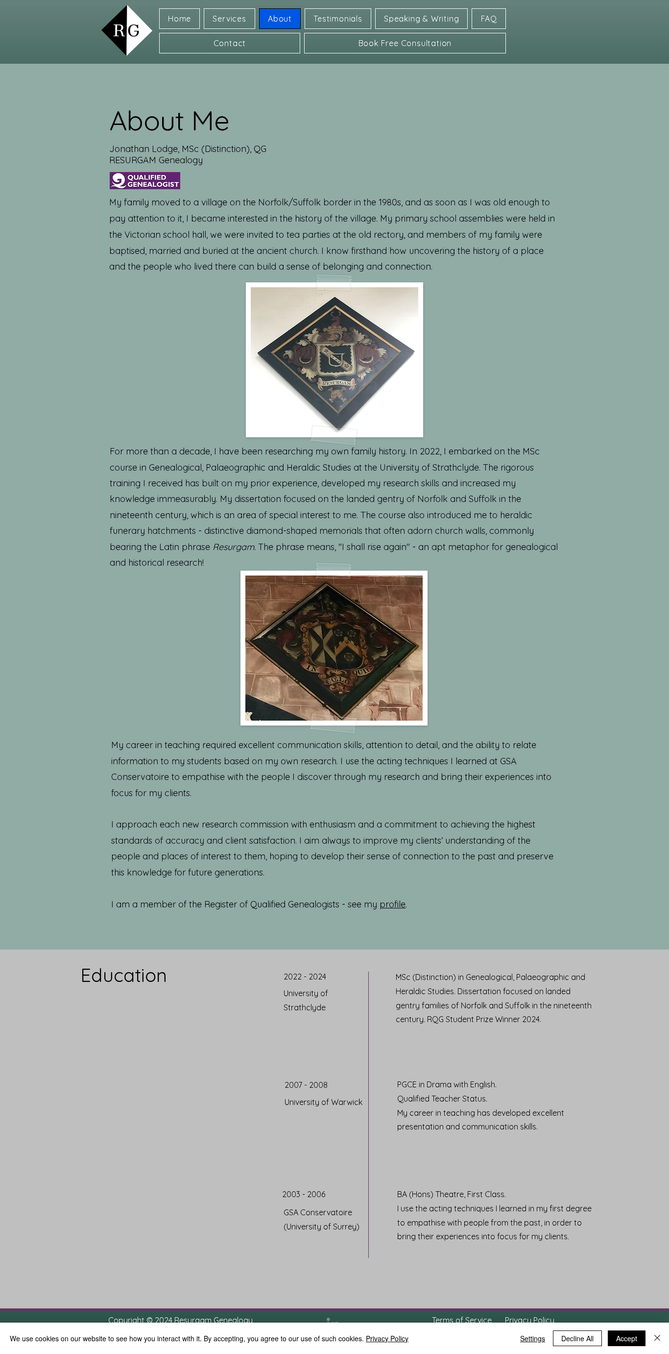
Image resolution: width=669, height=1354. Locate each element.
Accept (626, 1338)
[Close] (657, 1338)
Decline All (577, 1338)
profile (393, 904)
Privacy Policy (387, 1338)
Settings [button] (532, 1338)
